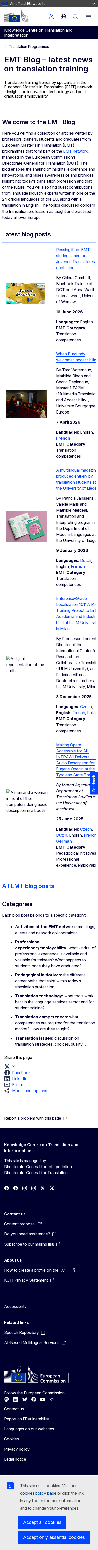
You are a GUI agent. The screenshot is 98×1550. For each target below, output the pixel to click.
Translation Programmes (29, 46)
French (78, 712)
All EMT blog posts (28, 886)
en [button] (63, 16)
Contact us (14, 1408)
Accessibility (15, 1306)
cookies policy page (38, 1493)
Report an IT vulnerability (26, 1418)
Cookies (11, 1438)
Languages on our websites (29, 1428)
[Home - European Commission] (16, 16)
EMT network (75, 151)
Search (75, 16)
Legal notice (15, 1459)
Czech (86, 706)
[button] (11, 1067)
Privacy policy (17, 1449)
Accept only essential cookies (54, 1537)
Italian (92, 712)
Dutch (85, 560)
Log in (51, 16)
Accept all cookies (42, 1522)
